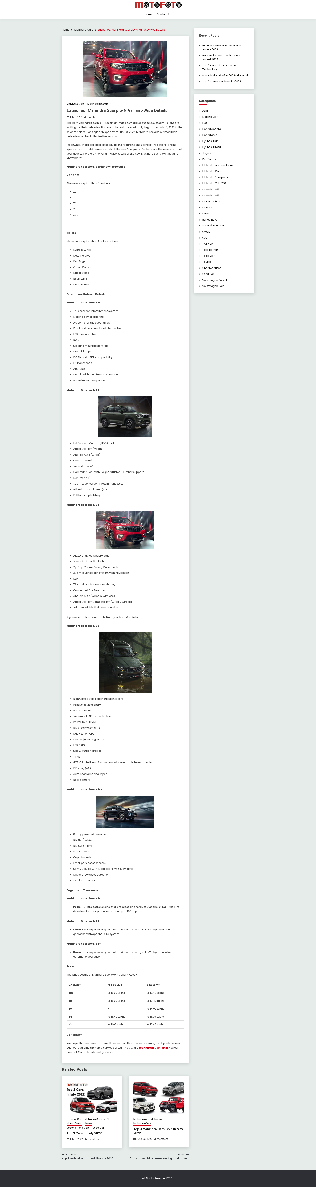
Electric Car (210, 117)
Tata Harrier (210, 250)
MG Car (207, 207)
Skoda (206, 232)
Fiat (204, 123)
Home (148, 14)
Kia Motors (209, 159)
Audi (205, 111)
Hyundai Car (74, 1119)
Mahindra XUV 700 (214, 183)
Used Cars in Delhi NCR (152, 1048)
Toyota (206, 262)
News (88, 1123)
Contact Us (164, 14)
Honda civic (209, 135)
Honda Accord (211, 129)
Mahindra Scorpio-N (99, 104)
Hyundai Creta (211, 147)
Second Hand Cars (78, 1127)
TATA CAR (208, 244)
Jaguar (206, 153)
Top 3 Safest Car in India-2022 (221, 81)
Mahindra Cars (75, 104)
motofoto (92, 117)
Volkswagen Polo (213, 286)
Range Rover (210, 220)
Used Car (98, 1127)
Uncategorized (211, 268)
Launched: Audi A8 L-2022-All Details (225, 75)
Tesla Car (208, 256)
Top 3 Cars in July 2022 (84, 1133)
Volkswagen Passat (214, 280)
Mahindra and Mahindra (147, 1119)
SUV (204, 238)
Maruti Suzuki (74, 1123)
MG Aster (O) (211, 201)
